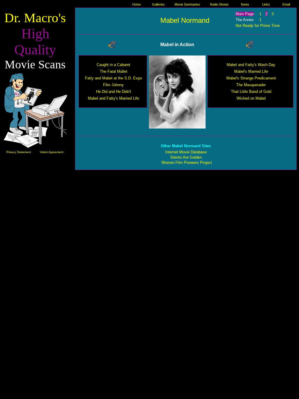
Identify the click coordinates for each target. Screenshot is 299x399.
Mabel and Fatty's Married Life (113, 98)
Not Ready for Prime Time (258, 25)
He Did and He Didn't (113, 91)
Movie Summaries (187, 4)
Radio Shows (219, 4)
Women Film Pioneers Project (186, 162)
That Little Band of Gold (251, 91)
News (245, 4)
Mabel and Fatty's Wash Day (251, 65)
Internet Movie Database (186, 152)
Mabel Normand (184, 20)
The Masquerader (251, 85)
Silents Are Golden (186, 157)
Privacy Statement (18, 152)
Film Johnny (113, 85)
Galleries (158, 4)
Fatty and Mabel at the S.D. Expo (113, 78)
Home (136, 4)
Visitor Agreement (51, 152)
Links (266, 4)
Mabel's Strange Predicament (251, 78)
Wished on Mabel (251, 98)
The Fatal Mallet (113, 71)
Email (286, 4)
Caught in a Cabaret (113, 65)
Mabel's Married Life (251, 71)
